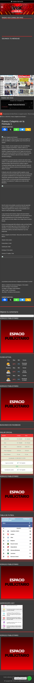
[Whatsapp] (16, 129)
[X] (10, 129)
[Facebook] (4, 129)
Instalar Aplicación (17, 1)
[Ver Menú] (2, 7)
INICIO (3, 116)
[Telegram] (22, 129)
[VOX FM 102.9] (17, 9)
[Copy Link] (28, 129)
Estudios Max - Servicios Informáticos (21, 677)
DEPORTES (8, 116)
